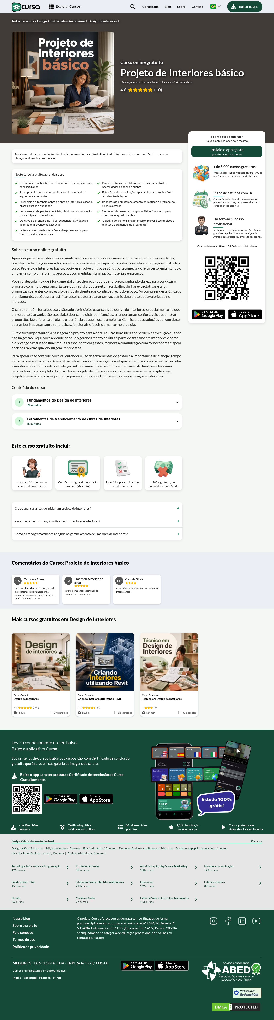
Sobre (181, 6)
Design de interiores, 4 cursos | (86, 853)
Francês (45, 977)
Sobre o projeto (25, 925)
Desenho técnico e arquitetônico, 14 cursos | (146, 848)
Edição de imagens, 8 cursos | (64, 848)
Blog (168, 6)
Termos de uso (24, 939)
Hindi (57, 977)
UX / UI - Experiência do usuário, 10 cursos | (39, 853)
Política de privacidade (31, 946)
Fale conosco (23, 932)
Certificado (150, 6)
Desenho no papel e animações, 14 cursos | (202, 848)
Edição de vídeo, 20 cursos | (100, 848)
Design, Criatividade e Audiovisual (137, 841)
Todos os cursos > (24, 21)
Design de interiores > (104, 21)
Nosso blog (21, 918)
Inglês (17, 977)
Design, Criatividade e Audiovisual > (62, 21)
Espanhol (30, 977)
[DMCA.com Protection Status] (236, 1007)
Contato (197, 6)
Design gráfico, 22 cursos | (28, 848)
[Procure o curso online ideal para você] (132, 6)
